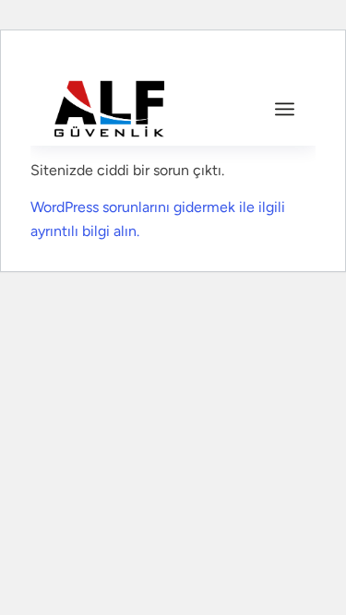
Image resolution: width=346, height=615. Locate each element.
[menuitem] (284, 109)
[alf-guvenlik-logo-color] (148, 109)
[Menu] (284, 108)
